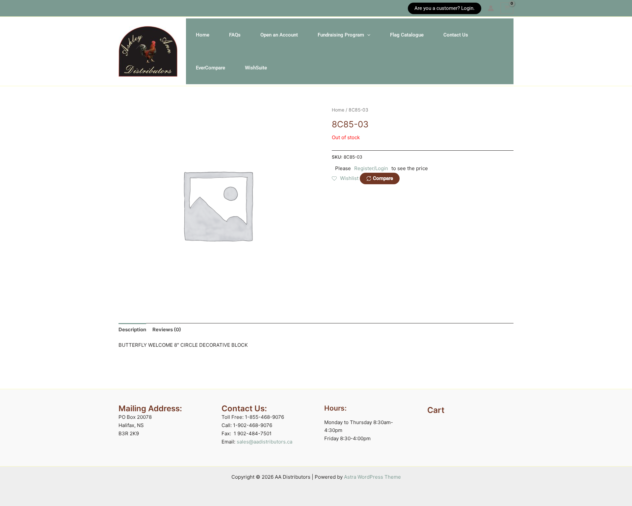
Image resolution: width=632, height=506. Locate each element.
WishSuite (256, 68)
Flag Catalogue (407, 35)
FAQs (235, 35)
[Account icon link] (491, 8)
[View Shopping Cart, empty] (507, 8)
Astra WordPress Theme (372, 477)
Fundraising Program (341, 35)
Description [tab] (132, 329)
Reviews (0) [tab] (166, 329)
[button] (121, 8)
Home (202, 35)
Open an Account (279, 35)
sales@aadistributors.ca (264, 442)
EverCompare (210, 68)
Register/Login (371, 168)
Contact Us (455, 35)
